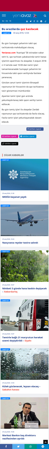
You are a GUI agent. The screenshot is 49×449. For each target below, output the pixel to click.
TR (10, 21)
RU (3, 21)
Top (45, 442)
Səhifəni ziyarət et (34, 130)
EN (7, 21)
